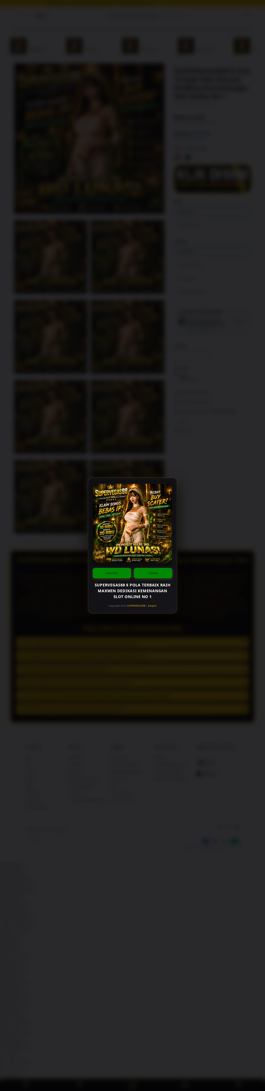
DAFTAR (112, 573)
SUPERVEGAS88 (136, 605)
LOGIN (153, 573)
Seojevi (152, 605)
